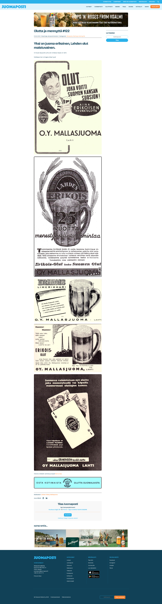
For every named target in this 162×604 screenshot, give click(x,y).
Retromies (58, 474)
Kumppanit (117, 1)
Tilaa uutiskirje (119, 597)
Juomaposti (98, 6)
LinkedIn (112, 565)
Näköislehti (143, 1)
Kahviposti (69, 576)
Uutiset (89, 6)
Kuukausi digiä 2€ (54, 509)
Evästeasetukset (55, 597)
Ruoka (131, 6)
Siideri (117, 6)
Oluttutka (90, 563)
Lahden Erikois (45, 494)
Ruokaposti (70, 573)
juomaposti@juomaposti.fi (41, 571)
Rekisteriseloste (66, 597)
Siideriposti (70, 568)
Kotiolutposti (70, 578)
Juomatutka (107, 1)
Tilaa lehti (155, 6)
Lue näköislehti (92, 568)
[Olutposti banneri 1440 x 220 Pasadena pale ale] (81, 20)
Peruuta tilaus (37, 576)
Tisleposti (69, 570)
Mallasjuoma (54, 494)
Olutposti (109, 6)
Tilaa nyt (68, 515)
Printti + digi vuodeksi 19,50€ (75, 509)
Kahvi (147, 6)
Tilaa (117, 40)
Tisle (124, 6)
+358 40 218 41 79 (38, 573)
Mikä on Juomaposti (130, 1)
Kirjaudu (152, 1)
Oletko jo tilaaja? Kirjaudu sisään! (68, 518)
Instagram (112, 563)
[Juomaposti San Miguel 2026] (81, 538)
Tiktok (111, 568)
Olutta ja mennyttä (79, 36)
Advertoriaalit (70, 581)
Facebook (112, 560)
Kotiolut (139, 6)
